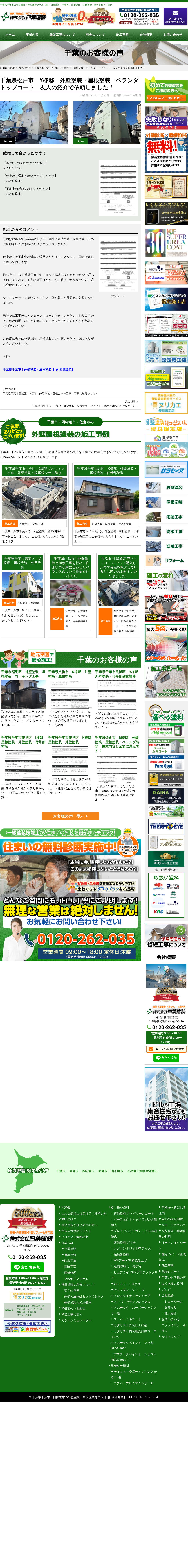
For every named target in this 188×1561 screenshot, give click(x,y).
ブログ (166, 1289)
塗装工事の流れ (72, 1314)
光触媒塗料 (121, 1254)
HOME (65, 1207)
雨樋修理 (70, 1272)
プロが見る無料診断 (75, 1237)
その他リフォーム (76, 1278)
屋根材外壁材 (120, 1365)
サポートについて (174, 1225)
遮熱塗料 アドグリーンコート (134, 1213)
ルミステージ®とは (127, 1284)
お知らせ (171, 1307)
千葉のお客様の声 (174, 1277)
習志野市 (117, 1171)
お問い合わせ (172, 34)
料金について (95, 34)
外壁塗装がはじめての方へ (79, 1225)
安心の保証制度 (172, 1219)
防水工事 (70, 1261)
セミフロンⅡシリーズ (129, 1290)
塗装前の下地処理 (73, 1308)
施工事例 (122, 34)
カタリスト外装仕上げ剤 (130, 1325)
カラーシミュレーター (76, 1320)
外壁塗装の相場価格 (78, 1302)
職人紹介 (171, 1313)
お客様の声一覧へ (69, 816)
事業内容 (32, 34)
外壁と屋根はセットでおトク (84, 1296)
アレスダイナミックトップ (132, 1295)
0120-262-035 (169, 1027)
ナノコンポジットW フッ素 (132, 1248)
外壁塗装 (70, 1249)
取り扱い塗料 (120, 1207)
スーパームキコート (127, 1319)
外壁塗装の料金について (78, 1284)
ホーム (10, 34)
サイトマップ (171, 1336)
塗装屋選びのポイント (76, 1231)
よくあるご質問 (172, 1283)
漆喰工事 (70, 1266)
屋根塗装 (70, 1255)
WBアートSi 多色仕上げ (130, 1260)
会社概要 (146, 34)
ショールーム (174, 1301)
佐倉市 (102, 1171)
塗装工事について (62, 34)
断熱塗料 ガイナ (125, 1242)
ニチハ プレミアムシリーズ (133, 1383)
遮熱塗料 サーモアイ (128, 1266)
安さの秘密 (71, 1290)
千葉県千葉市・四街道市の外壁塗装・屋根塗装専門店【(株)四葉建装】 (79, 1397)
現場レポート (171, 1271)
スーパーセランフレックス (132, 1301)
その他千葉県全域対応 (142, 1171)
